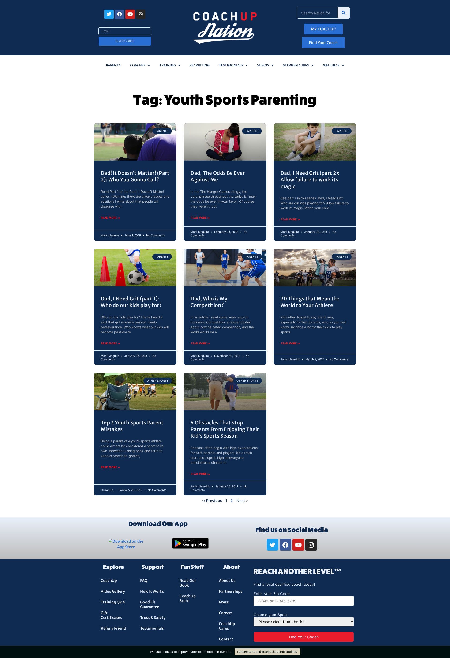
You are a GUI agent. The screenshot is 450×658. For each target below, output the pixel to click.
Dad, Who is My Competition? (209, 302)
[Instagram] (140, 14)
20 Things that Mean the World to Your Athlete (310, 302)
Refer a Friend (113, 628)
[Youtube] (130, 14)
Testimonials (231, 65)
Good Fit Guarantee (149, 604)
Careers (226, 612)
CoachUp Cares (227, 626)
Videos (263, 65)
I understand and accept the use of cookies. (267, 652)
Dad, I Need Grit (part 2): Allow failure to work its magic (310, 180)
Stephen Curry (296, 65)
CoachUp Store (188, 598)
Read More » (110, 217)
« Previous (212, 500)
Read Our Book (188, 583)
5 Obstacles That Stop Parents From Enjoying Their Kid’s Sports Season (225, 429)
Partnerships (230, 591)
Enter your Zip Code (272, 594)
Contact (226, 639)
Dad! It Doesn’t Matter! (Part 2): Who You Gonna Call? (135, 176)
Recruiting (200, 65)
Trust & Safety (152, 617)
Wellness (331, 65)
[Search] (343, 12)
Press (224, 602)
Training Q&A (113, 602)
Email (103, 25)
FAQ (143, 580)
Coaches (138, 65)
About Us (227, 580)
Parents (113, 65)
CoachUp (109, 580)
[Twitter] (109, 14)
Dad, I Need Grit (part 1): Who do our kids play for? (131, 302)
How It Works (152, 591)
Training (167, 65)
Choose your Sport (271, 615)
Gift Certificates (111, 615)
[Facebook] (119, 14)
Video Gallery (113, 591)
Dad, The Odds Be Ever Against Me (218, 176)
